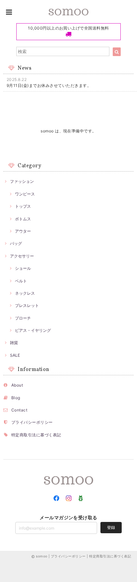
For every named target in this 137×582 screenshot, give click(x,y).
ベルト (21, 280)
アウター (23, 231)
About (17, 385)
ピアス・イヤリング (33, 330)
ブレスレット (27, 305)
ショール (23, 268)
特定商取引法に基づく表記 (36, 434)
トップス (23, 206)
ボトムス (23, 218)
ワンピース (25, 193)
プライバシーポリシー (32, 422)
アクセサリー (22, 256)
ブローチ (23, 318)
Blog (15, 397)
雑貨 (14, 342)
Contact (19, 409)
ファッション (22, 181)
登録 (111, 527)
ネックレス (25, 293)
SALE (15, 355)
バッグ (16, 243)
